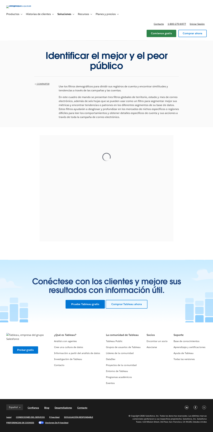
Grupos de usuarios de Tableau (123, 347)
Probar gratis (25, 350)
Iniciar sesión (197, 23)
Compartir (42, 84)
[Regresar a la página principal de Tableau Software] (18, 5)
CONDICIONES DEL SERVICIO (30, 417)
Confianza (33, 407)
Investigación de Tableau (68, 359)
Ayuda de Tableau (184, 353)
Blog (46, 407)
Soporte (179, 335)
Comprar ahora (192, 33)
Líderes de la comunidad (119, 353)
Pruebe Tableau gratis (85, 304)
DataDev (110, 359)
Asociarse (152, 347)
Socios (151, 335)
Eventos (110, 383)
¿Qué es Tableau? (65, 335)
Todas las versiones (184, 359)
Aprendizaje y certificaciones (189, 347)
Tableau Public (114, 341)
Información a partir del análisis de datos (77, 353)
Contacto (159, 23)
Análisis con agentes (65, 341)
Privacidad (54, 417)
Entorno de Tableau (117, 371)
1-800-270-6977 (177, 23)
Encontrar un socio (157, 341)
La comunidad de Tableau (122, 335)
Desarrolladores (63, 407)
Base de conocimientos (186, 341)
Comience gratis (161, 33)
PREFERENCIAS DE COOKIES (20, 422)
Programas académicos (119, 377)
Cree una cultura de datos (68, 347)
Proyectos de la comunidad (121, 365)
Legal (8, 417)
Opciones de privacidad (56, 422)
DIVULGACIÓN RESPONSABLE (78, 417)
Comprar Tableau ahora (126, 304)
